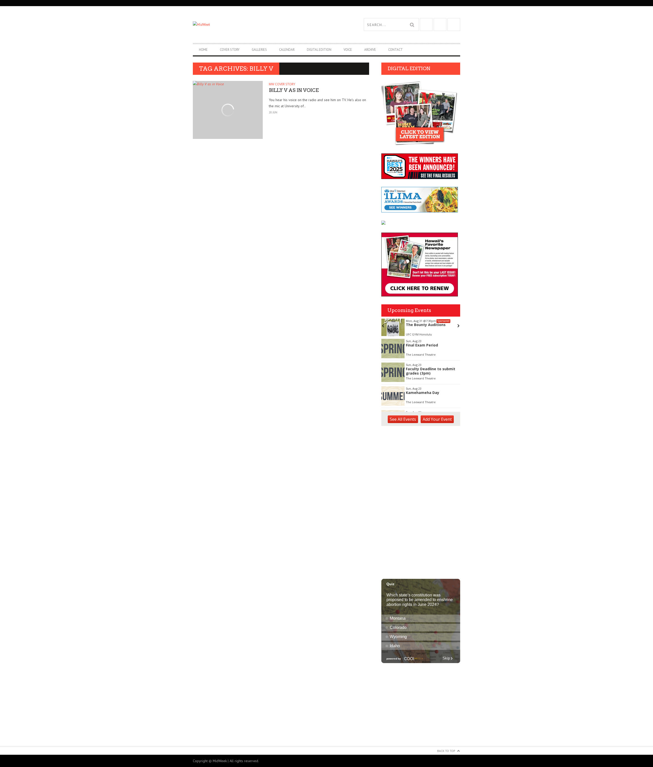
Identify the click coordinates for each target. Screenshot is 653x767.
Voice (348, 49)
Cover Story (230, 49)
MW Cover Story (282, 84)
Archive (370, 49)
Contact (395, 49)
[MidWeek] (259, 24)
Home (203, 49)
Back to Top (446, 751)
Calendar (287, 49)
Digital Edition (319, 49)
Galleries (259, 49)
